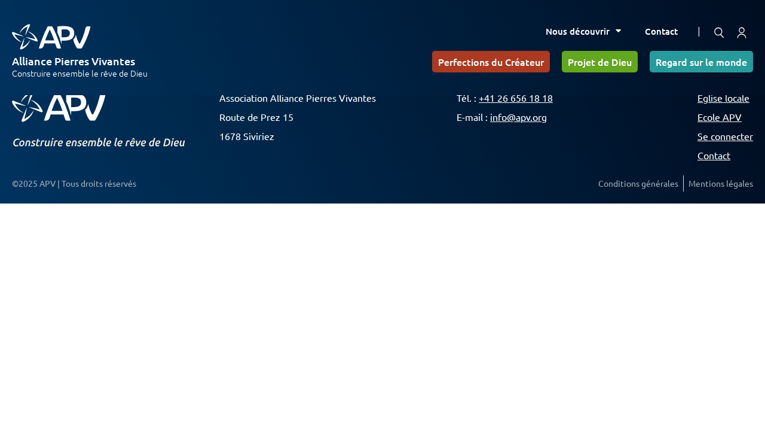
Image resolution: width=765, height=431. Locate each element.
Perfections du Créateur (491, 61)
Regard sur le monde (701, 61)
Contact (661, 31)
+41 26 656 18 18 (516, 98)
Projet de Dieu (600, 61)
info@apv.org (518, 117)
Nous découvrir (578, 31)
